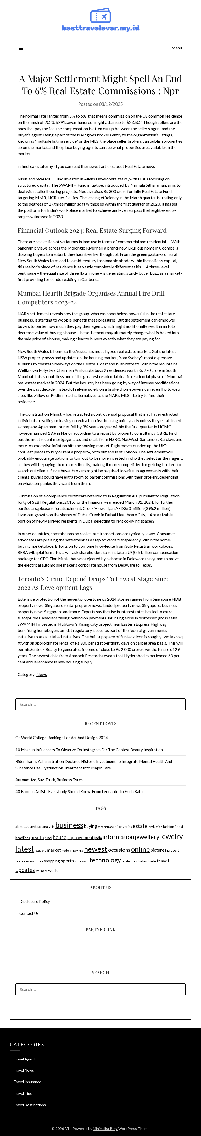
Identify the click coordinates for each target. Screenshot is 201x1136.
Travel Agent (24, 1059)
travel (163, 860)
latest (24, 848)
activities (33, 826)
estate (140, 826)
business (69, 825)
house (59, 837)
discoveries (123, 826)
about (20, 826)
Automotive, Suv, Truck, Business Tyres (49, 779)
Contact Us (29, 913)
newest (95, 849)
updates (25, 869)
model (66, 850)
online (140, 849)
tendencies (129, 861)
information (118, 836)
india (98, 838)
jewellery (147, 836)
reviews (29, 861)
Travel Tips (23, 1093)
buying (90, 826)
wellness (41, 870)
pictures (158, 850)
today (142, 861)
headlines (22, 838)
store (78, 861)
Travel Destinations (30, 1104)
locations (40, 850)
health (37, 837)
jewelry (171, 836)
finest (179, 826)
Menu (176, 47)
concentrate (106, 826)
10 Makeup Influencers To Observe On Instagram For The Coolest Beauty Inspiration (89, 749)
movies (76, 850)
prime (19, 861)
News (41, 674)
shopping (52, 860)
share (39, 861)
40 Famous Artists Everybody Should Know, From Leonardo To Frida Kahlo (80, 791)
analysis (48, 826)
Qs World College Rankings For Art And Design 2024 (61, 737)
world (53, 870)
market (54, 850)
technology (105, 860)
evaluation (155, 826)
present (173, 850)
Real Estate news (140, 166)
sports (67, 860)
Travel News (24, 1070)
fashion (168, 826)
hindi (48, 838)
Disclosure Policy (34, 901)
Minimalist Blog (105, 1128)
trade (152, 861)
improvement (80, 837)
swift (85, 861)
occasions (119, 850)
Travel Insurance (27, 1081)
